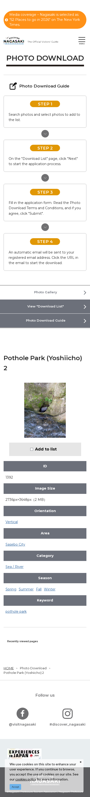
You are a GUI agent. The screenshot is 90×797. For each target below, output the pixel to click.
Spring (11, 589)
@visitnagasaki (22, 724)
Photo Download (33, 668)
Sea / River (15, 567)
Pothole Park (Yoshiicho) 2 (24, 673)
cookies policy (25, 779)
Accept (15, 786)
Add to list (46, 449)
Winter (49, 589)
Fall (39, 589)
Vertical (12, 522)
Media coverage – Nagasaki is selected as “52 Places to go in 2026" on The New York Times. (44, 19)
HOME (9, 668)
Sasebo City (15, 544)
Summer (26, 589)
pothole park (16, 611)
